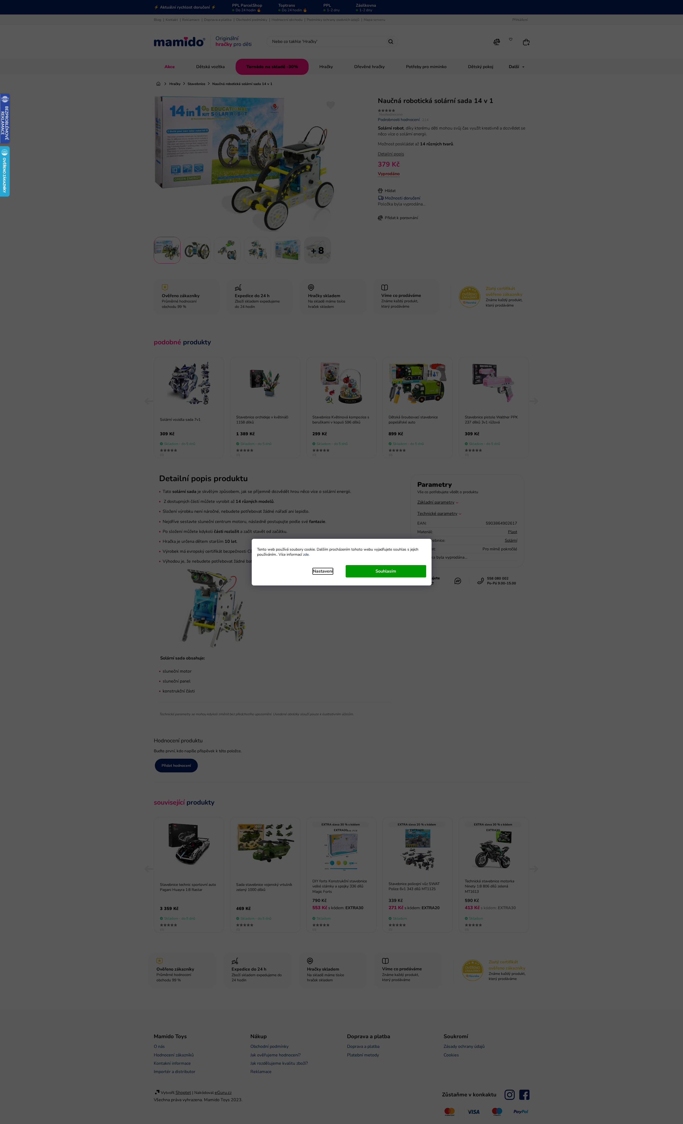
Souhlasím (385, 571)
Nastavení (323, 571)
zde (306, 554)
